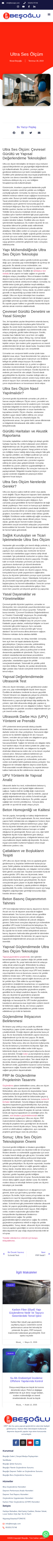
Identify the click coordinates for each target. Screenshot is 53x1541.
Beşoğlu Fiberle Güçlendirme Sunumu (18, 1468)
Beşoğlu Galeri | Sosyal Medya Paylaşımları (20, 1456)
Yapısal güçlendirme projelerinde (16, 957)
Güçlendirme (8, 1085)
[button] (49, 14)
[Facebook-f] (16, 1442)
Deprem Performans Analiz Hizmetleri (18, 1491)
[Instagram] (23, 1442)
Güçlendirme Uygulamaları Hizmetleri (18, 1498)
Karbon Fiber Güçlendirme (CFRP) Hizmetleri (21, 1502)
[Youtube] (30, 1442)
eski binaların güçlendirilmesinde (23, 1115)
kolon (25, 1054)
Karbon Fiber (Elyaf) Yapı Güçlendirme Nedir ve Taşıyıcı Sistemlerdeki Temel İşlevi (26, 1312)
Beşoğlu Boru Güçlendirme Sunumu (17, 1475)
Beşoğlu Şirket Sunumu (12, 1464)
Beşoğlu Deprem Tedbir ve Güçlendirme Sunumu (23, 1471)
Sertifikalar (7, 1460)
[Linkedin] (37, 1442)
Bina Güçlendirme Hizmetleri (14, 1487)
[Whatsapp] (45, 1534)
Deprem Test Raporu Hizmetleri (15, 1494)
